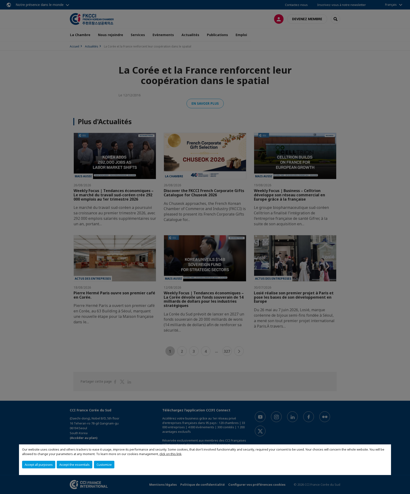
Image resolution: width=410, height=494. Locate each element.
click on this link (170, 454)
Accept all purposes (39, 464)
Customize (104, 464)
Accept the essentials (74, 464)
